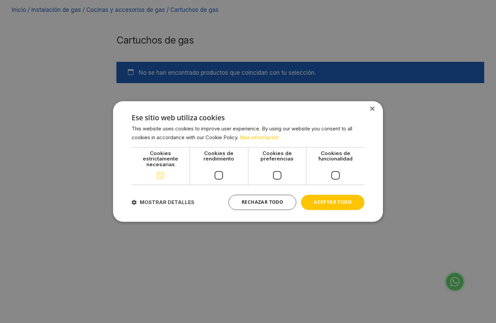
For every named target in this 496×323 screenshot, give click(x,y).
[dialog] (248, 161)
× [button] (372, 108)
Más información (259, 137)
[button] (163, 202)
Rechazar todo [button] (262, 202)
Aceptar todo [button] (333, 202)
